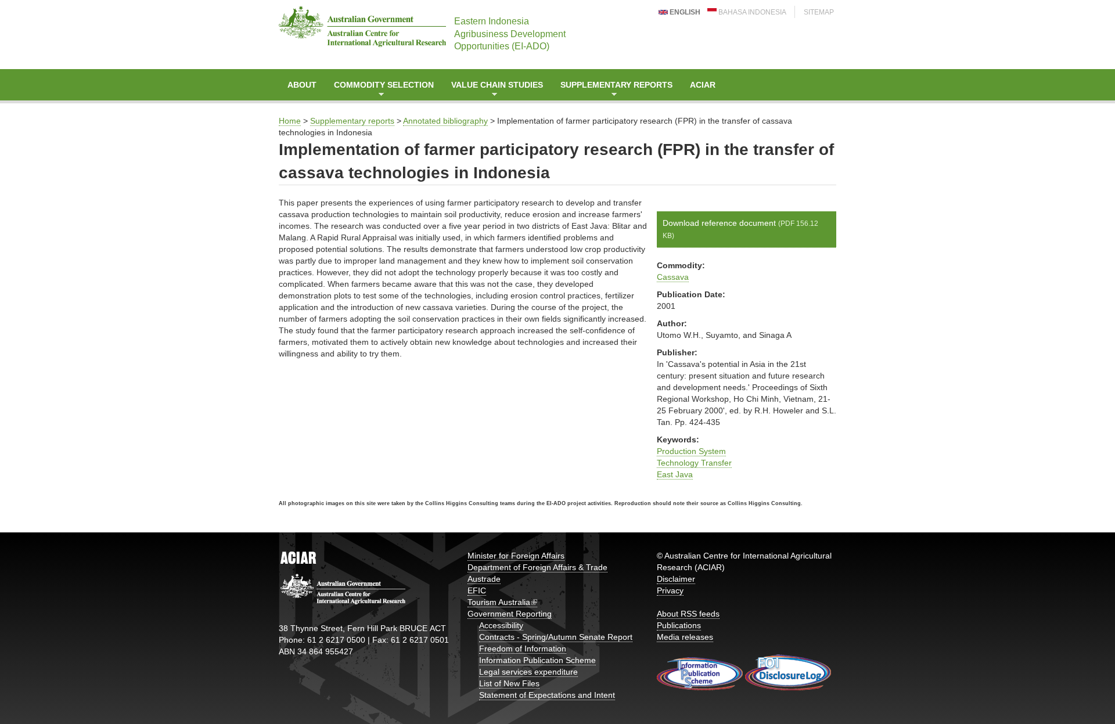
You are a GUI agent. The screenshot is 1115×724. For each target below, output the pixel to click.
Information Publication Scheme (537, 660)
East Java (675, 474)
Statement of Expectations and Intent (547, 695)
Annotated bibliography (445, 120)
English (684, 12)
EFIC (476, 590)
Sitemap (819, 12)
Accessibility (501, 625)
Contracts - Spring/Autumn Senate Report (555, 637)
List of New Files (509, 683)
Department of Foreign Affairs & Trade (537, 567)
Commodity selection (379, 90)
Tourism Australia (498, 602)
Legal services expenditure (528, 671)
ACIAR (702, 84)
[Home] (362, 26)
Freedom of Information (522, 648)
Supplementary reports (612, 90)
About (301, 84)
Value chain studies (493, 90)
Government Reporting (509, 613)
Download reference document (740, 229)
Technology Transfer (694, 462)
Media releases (685, 637)
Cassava (673, 277)
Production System (691, 451)
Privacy (670, 590)
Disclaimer (676, 578)
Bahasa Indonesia (751, 12)
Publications (679, 625)
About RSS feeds (688, 613)
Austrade (484, 578)
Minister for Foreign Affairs (515, 555)
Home (290, 120)
